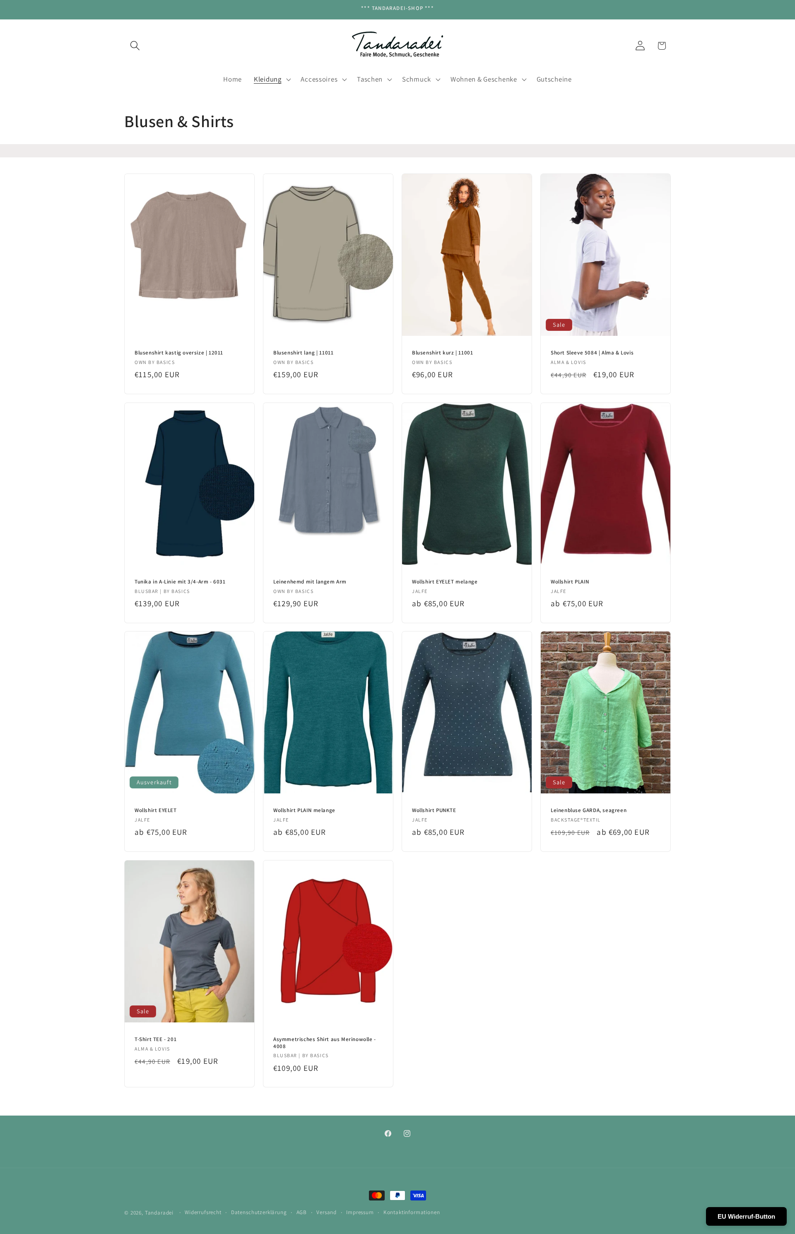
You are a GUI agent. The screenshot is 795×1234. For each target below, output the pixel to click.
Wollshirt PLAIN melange (304, 810)
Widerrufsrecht (203, 1212)
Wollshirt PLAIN (570, 581)
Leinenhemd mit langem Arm (310, 581)
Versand (326, 1212)
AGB (301, 1212)
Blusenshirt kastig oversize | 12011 (179, 352)
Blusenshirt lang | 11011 (303, 352)
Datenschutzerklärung (259, 1212)
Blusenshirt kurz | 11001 (442, 352)
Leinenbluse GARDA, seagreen (588, 810)
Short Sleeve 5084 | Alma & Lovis (592, 352)
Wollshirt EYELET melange (444, 581)
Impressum (360, 1212)
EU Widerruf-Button (746, 1216)
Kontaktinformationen (411, 1212)
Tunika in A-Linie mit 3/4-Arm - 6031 (180, 581)
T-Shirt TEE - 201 (155, 1039)
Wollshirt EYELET (156, 810)
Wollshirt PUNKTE (434, 810)
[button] (135, 46)
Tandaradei (159, 1212)
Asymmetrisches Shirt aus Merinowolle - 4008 (324, 1042)
